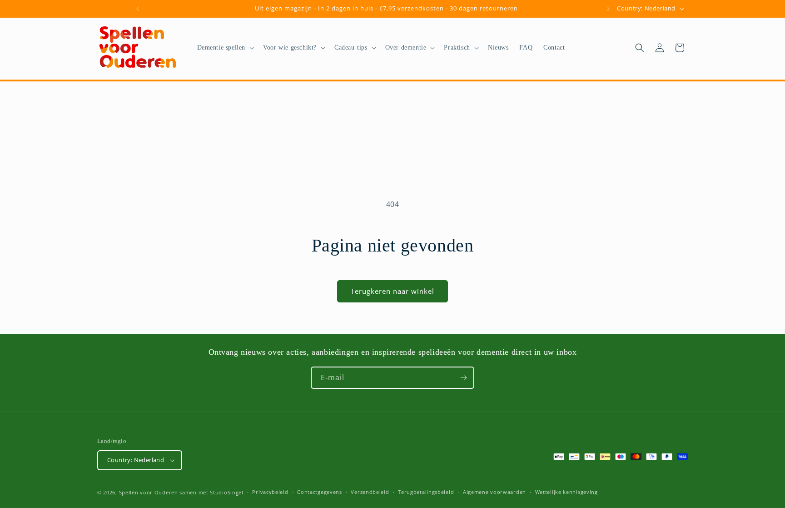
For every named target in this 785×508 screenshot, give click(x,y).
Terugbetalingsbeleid (426, 491)
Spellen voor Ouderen (148, 492)
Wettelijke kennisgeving (566, 491)
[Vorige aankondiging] (138, 8)
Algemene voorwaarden (494, 491)
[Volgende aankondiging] (608, 8)
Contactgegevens (319, 491)
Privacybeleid (270, 491)
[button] (225, 47)
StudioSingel (226, 492)
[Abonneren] (463, 378)
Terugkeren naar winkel (392, 291)
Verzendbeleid (370, 491)
